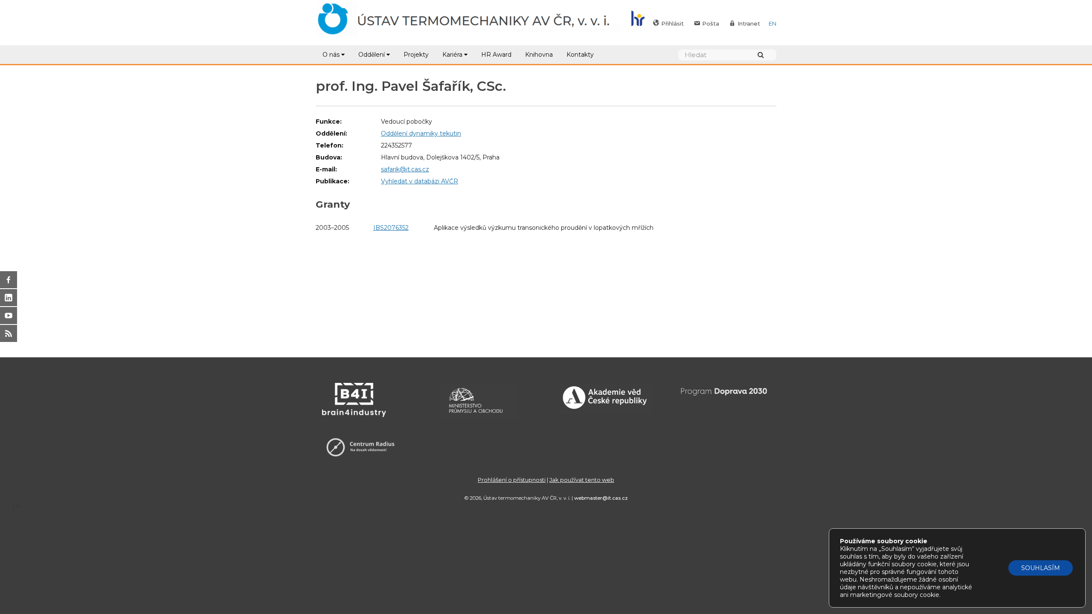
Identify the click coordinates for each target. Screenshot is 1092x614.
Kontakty (580, 54)
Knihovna (539, 54)
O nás (331, 54)
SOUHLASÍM (1040, 568)
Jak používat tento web (581, 479)
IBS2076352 (391, 228)
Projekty (416, 54)
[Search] (764, 54)
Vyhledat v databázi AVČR (419, 181)
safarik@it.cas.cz (405, 169)
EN (772, 23)
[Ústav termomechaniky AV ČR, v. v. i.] (469, 22)
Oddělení (371, 54)
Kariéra (452, 54)
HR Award (496, 54)
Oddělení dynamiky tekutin (421, 133)
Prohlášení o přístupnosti (512, 479)
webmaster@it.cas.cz (601, 498)
